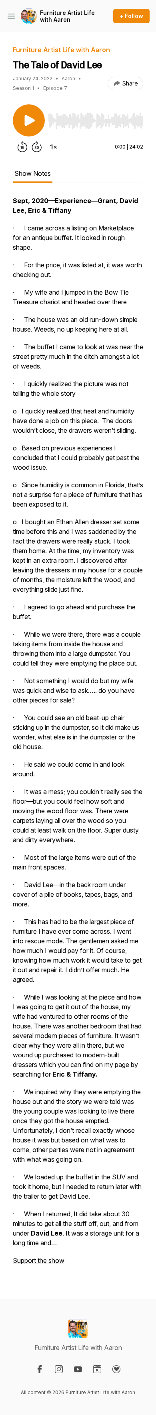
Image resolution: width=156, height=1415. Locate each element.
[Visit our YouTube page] (78, 1369)
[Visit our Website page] (97, 1369)
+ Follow (131, 15)
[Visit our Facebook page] (40, 1369)
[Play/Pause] (29, 120)
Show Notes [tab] (32, 173)
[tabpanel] (78, 734)
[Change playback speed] (54, 147)
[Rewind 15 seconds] (22, 147)
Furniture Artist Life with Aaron (67, 16)
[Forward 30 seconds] (36, 147)
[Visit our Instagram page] (59, 1369)
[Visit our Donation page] (116, 1369)
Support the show (38, 1260)
